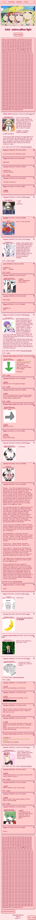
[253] (19, 73)
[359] (6, 89)
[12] (28, 39)
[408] (3, 96)
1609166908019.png (9, 750)
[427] (32, 98)
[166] (28, 60)
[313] (19, 82)
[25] (30, 41)
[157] (32, 58)
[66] (13, 46)
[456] (28, 102)
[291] (13, 79)
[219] (6, 68)
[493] (19, 108)
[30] (13, 42)
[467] (32, 104)
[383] (19, 92)
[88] (8, 49)
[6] (15, 39)
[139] (6, 57)
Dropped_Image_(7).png (8, 639)
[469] (6, 105)
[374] (22, 90)
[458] (3, 104)
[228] (3, 70)
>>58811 (5, 393)
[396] (28, 93)
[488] (3, 108)
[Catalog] (14, 109)
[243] (19, 71)
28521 (24, 807)
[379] (6, 92)
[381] (13, 92)
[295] (25, 79)
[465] (25, 104)
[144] (22, 57)
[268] (3, 76)
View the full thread (26, 147)
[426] (28, 98)
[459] (6, 104)
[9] (21, 39)
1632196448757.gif (8, 116)
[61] (30, 45)
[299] (6, 80)
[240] (9, 71)
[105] (24, 51)
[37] (30, 42)
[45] (20, 44)
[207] (32, 65)
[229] (6, 70)
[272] (16, 76)
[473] (19, 105)
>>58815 (8, 375)
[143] (19, 57)
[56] (18, 45)
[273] (19, 76)
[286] (28, 77)
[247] (32, 71)
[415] (25, 96)
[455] (25, 102)
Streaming (19, 2)
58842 (23, 585)
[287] (32, 77)
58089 (23, 315)
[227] (32, 68)
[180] (9, 63)
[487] (32, 106)
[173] (19, 61)
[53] (11, 45)
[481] (13, 106)
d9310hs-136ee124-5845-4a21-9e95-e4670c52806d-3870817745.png (9, 445)
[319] (6, 83)
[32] (18, 42)
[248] (3, 73)
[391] (13, 93)
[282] (16, 77)
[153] (19, 58)
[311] (13, 82)
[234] (22, 70)
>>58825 (8, 679)
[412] (16, 96)
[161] (13, 60)
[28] (8, 42)
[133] (19, 55)
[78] (13, 48)
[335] (25, 85)
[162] (16, 60)
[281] (13, 77)
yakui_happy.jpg (8, 317)
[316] (28, 82)
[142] (16, 57)
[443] (19, 101)
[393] (19, 93)
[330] (9, 85)
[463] (19, 104)
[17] (11, 41)
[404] (22, 95)
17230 (24, 705)
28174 (24, 769)
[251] (13, 73)
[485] (25, 106)
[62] (3, 46)
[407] (32, 95)
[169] (6, 61)
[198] (3, 65)
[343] (19, 86)
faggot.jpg (9, 596)
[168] (3, 61)
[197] (32, 64)
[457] (32, 102)
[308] (3, 82)
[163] (19, 60)
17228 (24, 683)
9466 (27, 114)
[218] (3, 68)
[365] (25, 89)
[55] (15, 45)
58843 (23, 431)
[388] (3, 93)
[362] (16, 89)
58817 (23, 158)
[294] (22, 79)
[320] (9, 83)
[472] (16, 105)
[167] (32, 60)
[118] (3, 54)
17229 (24, 692)
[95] (25, 49)
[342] (16, 86)
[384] (22, 92)
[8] (19, 39)
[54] (13, 45)
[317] (31, 82)
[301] (13, 80)
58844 (23, 304)
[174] (22, 61)
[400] (9, 95)
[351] (13, 87)
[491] (13, 108)
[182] (16, 63)
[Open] (31, 114)
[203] (19, 65)
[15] (6, 41)
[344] (22, 86)
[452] (16, 102)
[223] (19, 68)
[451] (13, 102)
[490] (9, 108)
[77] (11, 48)
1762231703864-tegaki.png (9, 407)
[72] (28, 46)
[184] (22, 63)
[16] (8, 41)
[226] (28, 68)
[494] (22, 108)
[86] (3, 49)
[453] (19, 102)
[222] (16, 68)
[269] (6, 76)
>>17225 (5, 737)
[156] (28, 58)
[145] (25, 57)
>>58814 (8, 353)
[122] (15, 54)
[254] (22, 73)
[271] (13, 76)
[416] (28, 96)
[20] (18, 41)
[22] (23, 41)
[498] (3, 109)
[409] (6, 96)
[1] (6, 39)
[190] (9, 64)
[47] (25, 44)
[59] (25, 45)
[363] (19, 89)
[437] (32, 99)
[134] (22, 55)
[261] (13, 74)
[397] (32, 93)
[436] (28, 99)
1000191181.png (8, 242)
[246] (28, 71)
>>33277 (8, 272)
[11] (26, 39)
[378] (3, 92)
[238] (3, 71)
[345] (25, 86)
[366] (28, 89)
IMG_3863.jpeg (8, 200)
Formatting (11, 2)
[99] (6, 51)
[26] (3, 42)
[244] (22, 71)
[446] (28, 101)
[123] (19, 54)
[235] (25, 70)
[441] (13, 101)
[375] (25, 90)
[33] (20, 42)
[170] (9, 61)
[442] (16, 101)
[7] (17, 39)
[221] (13, 68)
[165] (25, 60)
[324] (22, 83)
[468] (3, 105)
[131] (13, 55)
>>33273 (8, 260)
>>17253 (8, 715)
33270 (24, 239)
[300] (9, 80)
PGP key (18, 916)
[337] (32, 85)
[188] (3, 64)
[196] (28, 64)
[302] (16, 80)
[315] (25, 82)
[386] (28, 92)
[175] (25, 61)
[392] (16, 93)
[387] (32, 92)
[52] (8, 45)
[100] (8, 51)
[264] (22, 74)
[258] (3, 74)
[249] (6, 73)
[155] (25, 58)
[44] (18, 44)
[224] (22, 68)
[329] (6, 85)
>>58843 (8, 401)
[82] (23, 48)
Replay (9, 409)
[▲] (33, 917)
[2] (8, 39)
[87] (6, 49)
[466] (28, 104)
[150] (9, 58)
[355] (25, 87)
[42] (13, 44)
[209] (6, 67)
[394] (22, 93)
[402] (16, 95)
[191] (13, 64)
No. (25, 114)
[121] (12, 54)
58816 (24, 390)
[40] (8, 44)
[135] (25, 55)
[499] (6, 109)
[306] (28, 80)
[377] (32, 90)
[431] (13, 99)
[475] (25, 105)
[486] (28, 106)
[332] (16, 85)
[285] (25, 77)
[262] (16, 74)
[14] (3, 41)
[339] (6, 86)
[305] (25, 80)
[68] (18, 46)
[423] (19, 98)
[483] (19, 106)
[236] (28, 70)
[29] (11, 42)
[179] (6, 63)
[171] (13, 61)
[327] (32, 83)
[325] (25, 83)
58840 (24, 484)
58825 (32, 734)
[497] (32, 108)
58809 (23, 827)
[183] (19, 63)
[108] (3, 52)
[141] (13, 57)
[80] (18, 48)
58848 (24, 197)
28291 (24, 782)
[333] (19, 85)
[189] (6, 64)
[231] (13, 70)
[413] (19, 96)
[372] (16, 90)
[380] (9, 92)
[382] (16, 92)
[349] (6, 87)
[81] (20, 48)
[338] (3, 86)
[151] (13, 58)
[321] (13, 83)
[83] (25, 48)
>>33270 (5, 267)
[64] (8, 46)
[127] (31, 54)
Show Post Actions (8, 911)
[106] (27, 51)
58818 (24, 167)
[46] (23, 44)
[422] (16, 98)
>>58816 (5, 434)
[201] (13, 65)
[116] (28, 52)
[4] (12, 39)
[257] (32, 73)
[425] (25, 98)
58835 (24, 443)
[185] (25, 63)
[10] (23, 39)
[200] (9, 65)
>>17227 (5, 686)
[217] (31, 67)
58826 (32, 635)
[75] (6, 48)
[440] (9, 101)
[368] (3, 90)
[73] (30, 46)
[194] (22, 64)
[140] (9, 57)
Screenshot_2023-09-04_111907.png (9, 661)
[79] (15, 48)
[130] (9, 55)
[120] (9, 54)
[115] (25, 52)
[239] (6, 71)
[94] (23, 49)
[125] (25, 54)
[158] (3, 60)
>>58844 (13, 260)
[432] (16, 99)
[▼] (30, 917)
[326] (28, 83)
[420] (9, 98)
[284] (22, 77)
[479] (6, 106)
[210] (9, 67)
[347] (32, 86)
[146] (28, 57)
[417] (31, 96)
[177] (32, 61)
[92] (18, 49)
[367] (32, 89)
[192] (16, 64)
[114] (22, 52)
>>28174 (5, 786)
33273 (22, 264)
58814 (32, 356)
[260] (9, 74)
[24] (28, 41)
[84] (28, 48)
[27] (6, 42)
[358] (3, 89)
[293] (19, 79)
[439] (6, 101)
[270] (9, 76)
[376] (28, 90)
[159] (6, 60)
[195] (25, 64)
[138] (3, 57)
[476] (28, 105)
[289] (6, 79)
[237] (32, 70)
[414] (22, 96)
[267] (32, 74)
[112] (15, 52)
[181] (13, 63)
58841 (23, 594)
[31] (15, 42)
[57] (20, 45)
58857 (23, 186)
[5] (13, 39)
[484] (22, 106)
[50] (3, 45)
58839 (24, 463)
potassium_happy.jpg (8, 617)
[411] (13, 96)
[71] (25, 46)
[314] (22, 82)
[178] (3, 63)
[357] (32, 87)
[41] (11, 44)
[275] (25, 76)
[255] (25, 73)
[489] (6, 108)
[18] (13, 41)
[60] (28, 45)
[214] (22, 67)
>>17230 (5, 722)
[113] (18, 52)
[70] (23, 46)
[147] (32, 57)
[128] (3, 55)
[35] (25, 42)
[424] (22, 98)
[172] (16, 61)
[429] (6, 99)
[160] (9, 60)
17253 (24, 718)
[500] (9, 109)
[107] (30, 51)
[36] (28, 42)
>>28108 (5, 773)
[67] (15, 46)
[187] (32, 63)
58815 (24, 378)
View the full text (17, 581)
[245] (25, 71)
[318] (3, 83)
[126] (28, 54)
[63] (6, 46)
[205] (25, 65)
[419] (6, 98)
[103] (18, 51)
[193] (19, 64)
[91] (15, 49)
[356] (28, 87)
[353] (19, 87)
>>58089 (19, 360)
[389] (6, 93)
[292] (16, 79)
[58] (23, 45)
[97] (30, 49)
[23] (25, 41)
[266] (28, 74)
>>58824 (8, 386)
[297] (32, 79)
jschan (16, 918)
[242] (16, 71)
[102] (14, 51)
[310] (9, 82)
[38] (3, 44)
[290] (9, 79)
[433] (19, 99)
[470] (9, 105)
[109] (6, 52)
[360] (9, 89)
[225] (25, 68)
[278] (3, 77)
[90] (13, 49)
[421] (13, 98)
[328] (3, 85)
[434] (22, 99)
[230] (9, 70)
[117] (31, 52)
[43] (15, 44)
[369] (6, 90)
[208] (3, 67)
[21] (20, 41)
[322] (16, 83)
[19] (15, 41)
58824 (32, 404)
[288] (3, 79)
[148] (3, 58)
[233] (19, 70)
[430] (9, 99)
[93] (20, 49)
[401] (13, 95)
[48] (28, 44)
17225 (24, 658)
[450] (9, 102)
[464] (22, 104)
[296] (28, 79)
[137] (32, 55)
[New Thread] (18, 34)
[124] (22, 54)
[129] (6, 55)
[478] (3, 106)
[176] (28, 61)
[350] (9, 87)
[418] (3, 98)
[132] (16, 55)
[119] (6, 54)
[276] (28, 76)
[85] (30, 48)
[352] (16, 87)
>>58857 (8, 175)
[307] (32, 80)
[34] (23, 42)
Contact (26, 2)
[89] (11, 49)
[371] (13, 90)
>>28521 (8, 803)
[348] (3, 87)
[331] (13, 85)
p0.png (8, 220)
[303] (19, 80)
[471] (13, 105)
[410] (9, 96)
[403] (19, 95)
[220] (9, 68)
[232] (16, 70)
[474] (22, 105)
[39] (6, 44)
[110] (9, 52)
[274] (22, 76)
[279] (6, 77)
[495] (25, 108)
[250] (9, 73)
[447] (32, 101)
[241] (13, 71)
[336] (28, 85)
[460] (9, 104)
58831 (24, 614)
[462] (16, 104)
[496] (28, 108)
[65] (11, 46)
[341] (13, 86)
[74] (3, 48)
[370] (9, 90)
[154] (22, 58)
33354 (24, 296)
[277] (32, 76)
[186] (28, 63)
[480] (9, 106)
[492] (16, 108)
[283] (19, 77)
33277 (24, 275)
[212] (16, 67)
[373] (19, 90)
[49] (30, 44)
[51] (6, 45)
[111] (12, 52)
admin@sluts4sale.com (18, 915)
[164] (22, 60)
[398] (3, 95)
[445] (25, 101)
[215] (25, 67)
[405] (25, 95)
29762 (24, 150)
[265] (25, 74)
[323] (19, 83)
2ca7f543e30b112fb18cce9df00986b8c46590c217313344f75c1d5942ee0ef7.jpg (9, 809)
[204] (22, 65)
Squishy (5, 218)
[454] (22, 102)
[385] (25, 92)
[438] (3, 101)
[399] (6, 95)
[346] (28, 86)
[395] (25, 93)
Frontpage (4, 2)
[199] (6, 65)
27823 (24, 747)
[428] (3, 99)
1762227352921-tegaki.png (9, 359)
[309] (6, 82)
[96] (28, 49)
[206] (28, 65)
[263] (19, 74)
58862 (24, 218)
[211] (13, 67)
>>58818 (5, 190)
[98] (3, 51)
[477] (32, 105)
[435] (25, 99)
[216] (28, 67)
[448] (3, 102)
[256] (28, 73)
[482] (16, 106)
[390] (9, 93)
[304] (22, 80)
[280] (9, 77)
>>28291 (8, 779)
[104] (21, 51)
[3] (10, 39)
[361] (13, 89)
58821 (24, 178)
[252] (16, 73)
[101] (11, 51)
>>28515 (8, 790)
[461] (13, 104)
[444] (22, 101)
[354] (22, 87)
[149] (6, 58)
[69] (20, 46)
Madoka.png (8, 466)
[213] (19, 67)
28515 (24, 794)
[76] (8, 48)
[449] (6, 102)
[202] (16, 65)
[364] (22, 89)
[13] (30, 39)
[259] (6, 74)
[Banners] (20, 109)
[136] (28, 55)
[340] (9, 86)
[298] (3, 80)
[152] (16, 58)
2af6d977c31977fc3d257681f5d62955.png (9, 278)
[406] (28, 95)
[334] (22, 85)
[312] (16, 82)
